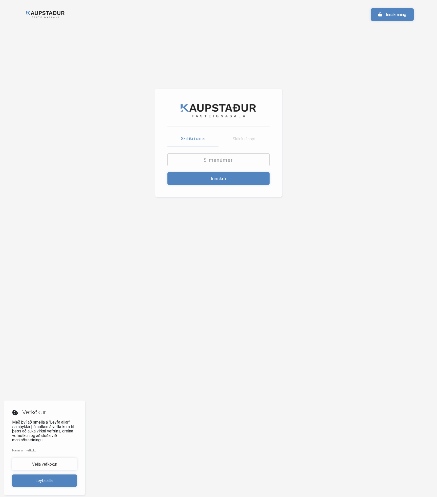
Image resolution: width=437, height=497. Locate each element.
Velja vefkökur (44, 464)
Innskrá (218, 178)
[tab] (193, 139)
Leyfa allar (44, 480)
